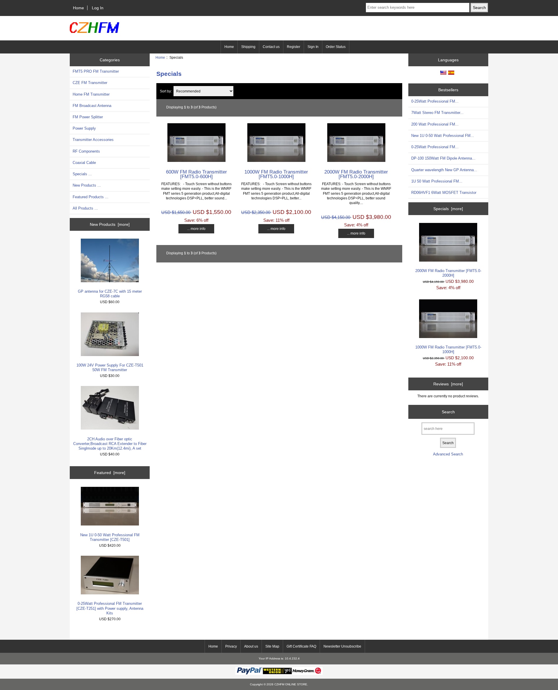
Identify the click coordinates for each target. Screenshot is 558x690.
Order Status (336, 47)
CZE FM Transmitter (90, 83)
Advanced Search (448, 454)
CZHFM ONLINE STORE (290, 684)
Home (78, 8)
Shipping (248, 47)
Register (293, 47)
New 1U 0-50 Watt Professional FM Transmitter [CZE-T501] (110, 537)
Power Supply (84, 128)
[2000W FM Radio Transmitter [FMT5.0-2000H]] (356, 160)
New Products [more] (110, 224)
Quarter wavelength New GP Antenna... (444, 170)
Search (448, 411)
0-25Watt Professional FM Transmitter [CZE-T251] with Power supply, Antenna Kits (109, 608)
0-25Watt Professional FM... (435, 101)
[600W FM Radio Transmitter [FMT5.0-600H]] (196, 160)
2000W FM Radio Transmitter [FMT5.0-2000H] (356, 174)
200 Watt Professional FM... (435, 124)
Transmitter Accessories (93, 139)
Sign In (313, 47)
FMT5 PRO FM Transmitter (96, 71)
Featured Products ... (90, 197)
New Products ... (87, 185)
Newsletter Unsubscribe (342, 646)
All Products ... (85, 208)
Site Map (272, 646)
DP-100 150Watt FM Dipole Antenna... (443, 158)
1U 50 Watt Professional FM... (436, 181)
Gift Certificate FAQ (301, 646)
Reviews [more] (448, 384)
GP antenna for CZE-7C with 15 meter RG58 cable (110, 293)
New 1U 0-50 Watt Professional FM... (442, 135)
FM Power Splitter (88, 117)
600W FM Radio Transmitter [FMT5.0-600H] (196, 174)
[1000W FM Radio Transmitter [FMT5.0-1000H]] (276, 160)
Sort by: (166, 91)
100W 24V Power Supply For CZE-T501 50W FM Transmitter (109, 367)
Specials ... (82, 174)
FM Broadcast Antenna (92, 105)
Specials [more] (448, 208)
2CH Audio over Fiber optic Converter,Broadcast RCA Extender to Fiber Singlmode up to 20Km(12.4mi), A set (109, 444)
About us (251, 646)
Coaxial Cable (84, 162)
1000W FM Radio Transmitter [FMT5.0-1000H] (276, 174)
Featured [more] (109, 472)
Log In (97, 8)
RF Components (86, 151)
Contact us (271, 47)
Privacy (231, 646)
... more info (196, 228)
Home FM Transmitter (91, 94)
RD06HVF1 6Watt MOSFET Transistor (443, 192)
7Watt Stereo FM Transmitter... (437, 112)
